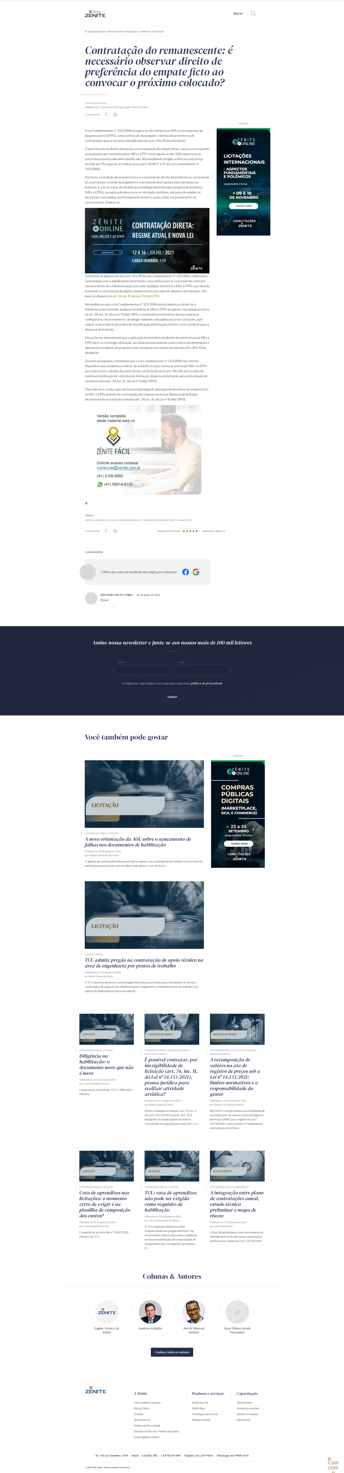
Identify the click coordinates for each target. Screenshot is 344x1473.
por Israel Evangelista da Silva (94, 1083)
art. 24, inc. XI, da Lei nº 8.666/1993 (136, 296)
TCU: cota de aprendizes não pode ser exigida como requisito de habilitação (170, 1201)
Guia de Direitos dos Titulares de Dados (156, 1431)
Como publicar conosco (147, 1402)
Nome (121, 662)
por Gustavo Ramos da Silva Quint (102, 855)
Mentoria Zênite (201, 1419)
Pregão (99, 954)
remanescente (184, 520)
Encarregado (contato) (146, 1437)
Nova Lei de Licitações (156, 1054)
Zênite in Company (247, 1414)
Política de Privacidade (147, 1425)
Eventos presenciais (248, 1408)
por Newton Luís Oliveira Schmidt (227, 1104)
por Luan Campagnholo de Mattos (162, 1220)
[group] (106, 1315)
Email (181, 662)
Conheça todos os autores (172, 1352)
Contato (138, 1414)
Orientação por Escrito (205, 1414)
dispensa (89, 520)
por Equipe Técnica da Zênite (134, 107)
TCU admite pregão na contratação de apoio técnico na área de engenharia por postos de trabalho (144, 963)
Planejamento (241, 1187)
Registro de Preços (220, 1054)
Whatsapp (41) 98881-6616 (233, 1455)
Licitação (113, 833)
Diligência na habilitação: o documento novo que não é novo (106, 1064)
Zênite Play (198, 1408)
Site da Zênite (141, 1408)
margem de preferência (156, 520)
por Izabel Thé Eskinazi (221, 1226)
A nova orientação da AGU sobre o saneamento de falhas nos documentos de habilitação (138, 842)
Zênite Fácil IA (200, 1402)
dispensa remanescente (130, 520)
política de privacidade (206, 683)
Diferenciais (243, 1419)
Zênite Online (244, 1402)
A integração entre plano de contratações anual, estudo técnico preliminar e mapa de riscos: (237, 1204)
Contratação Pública (96, 833)
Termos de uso (142, 1419)
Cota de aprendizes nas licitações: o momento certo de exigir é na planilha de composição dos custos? (104, 1204)
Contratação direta (95, 103)
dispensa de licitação (106, 520)
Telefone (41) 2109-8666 (198, 1455)
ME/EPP (172, 520)
